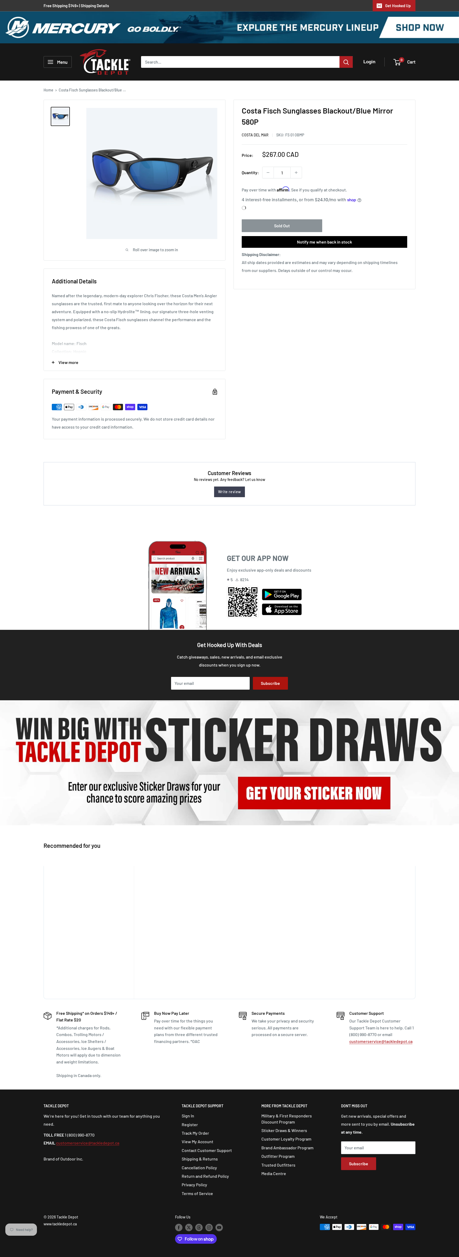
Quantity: (250, 172)
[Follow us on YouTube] (219, 1227)
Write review (229, 491)
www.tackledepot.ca (60, 1224)
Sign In (188, 1115)
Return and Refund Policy (205, 1176)
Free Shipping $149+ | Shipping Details (76, 5)
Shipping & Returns (200, 1158)
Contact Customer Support (207, 1150)
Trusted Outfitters (278, 1164)
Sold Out (282, 225)
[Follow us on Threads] (199, 1227)
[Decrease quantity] (268, 172)
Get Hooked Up (398, 5)
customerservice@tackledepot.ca (381, 1041)
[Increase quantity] (296, 172)
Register (190, 1124)
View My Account (197, 1141)
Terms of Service (197, 1193)
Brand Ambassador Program (287, 1147)
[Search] (346, 62)
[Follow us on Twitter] (189, 1227)
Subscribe (270, 683)
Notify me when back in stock (324, 241)
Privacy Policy (194, 1184)
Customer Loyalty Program (286, 1138)
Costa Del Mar (255, 135)
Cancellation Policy (199, 1167)
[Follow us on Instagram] (209, 1227)
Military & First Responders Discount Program (286, 1118)
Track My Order (195, 1133)
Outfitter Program (278, 1156)
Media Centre (273, 1173)
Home (48, 90)
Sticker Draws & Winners (284, 1130)
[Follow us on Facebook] (178, 1227)
